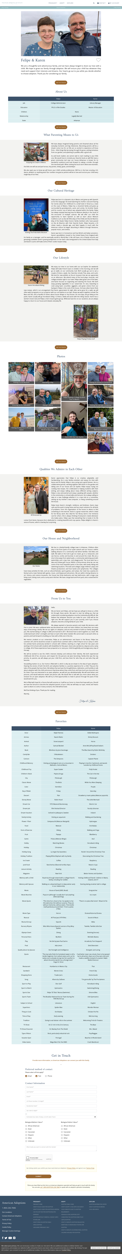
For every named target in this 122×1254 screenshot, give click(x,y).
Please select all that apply (34, 1072)
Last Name (30, 1092)
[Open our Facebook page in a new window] (2, 1237)
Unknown (31, 1141)
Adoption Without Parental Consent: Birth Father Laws (45, 1218)
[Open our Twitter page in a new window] (6, 1237)
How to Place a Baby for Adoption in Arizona (46, 1209)
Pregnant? (53, 3)
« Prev (4, 7)
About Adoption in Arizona (97, 1207)
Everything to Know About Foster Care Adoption (72, 1226)
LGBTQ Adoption (65, 1219)
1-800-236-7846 (9, 1208)
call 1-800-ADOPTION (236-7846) (50, 1187)
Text (39, 1076)
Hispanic (31, 1135)
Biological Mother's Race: (33, 1122)
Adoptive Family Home (67, 1204)
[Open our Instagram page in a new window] (14, 1237)
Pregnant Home (37, 1204)
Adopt (62, 3)
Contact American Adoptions (12, 1216)
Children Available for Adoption (70, 1232)
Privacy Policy (71, 1168)
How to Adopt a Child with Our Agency (72, 1207)
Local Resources (94, 1209)
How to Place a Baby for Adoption (43, 1207)
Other (30, 1138)
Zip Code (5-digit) (32, 1110)
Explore (70, 3)
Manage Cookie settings (99, 1248)
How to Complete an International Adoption (74, 1230)
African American (33, 1126)
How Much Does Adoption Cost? (70, 1214)
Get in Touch (61, 82)
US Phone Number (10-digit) (35, 1101)
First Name (30, 1087)
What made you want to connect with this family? (41, 1147)
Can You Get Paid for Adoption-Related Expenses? (44, 1213)
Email (30, 1076)
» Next (117, 7)
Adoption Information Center (97, 1204)
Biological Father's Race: (69, 1122)
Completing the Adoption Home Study (72, 1217)
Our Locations (7, 1212)
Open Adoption (37, 1225)
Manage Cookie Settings (11, 1231)
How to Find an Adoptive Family (42, 1222)
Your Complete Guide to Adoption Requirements (71, 1211)
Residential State (32, 1106)
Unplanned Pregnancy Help (41, 1227)
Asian (30, 1129)
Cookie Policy (6, 1227)
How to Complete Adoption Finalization (72, 1222)
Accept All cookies (113, 1248)
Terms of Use (90, 1168)
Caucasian (31, 1132)
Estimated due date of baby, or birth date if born (41, 1117)
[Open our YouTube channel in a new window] (10, 1237)
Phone (50, 1076)
